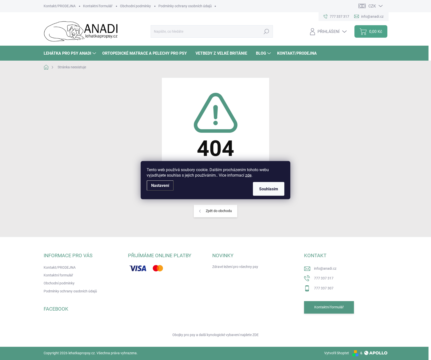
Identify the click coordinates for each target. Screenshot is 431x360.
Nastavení (160, 185)
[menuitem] (70, 53)
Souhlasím (268, 188)
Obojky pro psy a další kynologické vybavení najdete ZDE (215, 335)
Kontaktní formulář (97, 6)
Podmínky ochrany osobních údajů (185, 6)
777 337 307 (323, 288)
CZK (372, 6)
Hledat (266, 31)
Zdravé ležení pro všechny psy (235, 267)
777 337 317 (323, 278)
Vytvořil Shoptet (336, 353)
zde (248, 175)
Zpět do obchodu (219, 211)
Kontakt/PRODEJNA (60, 6)
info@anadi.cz (325, 268)
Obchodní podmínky (135, 6)
